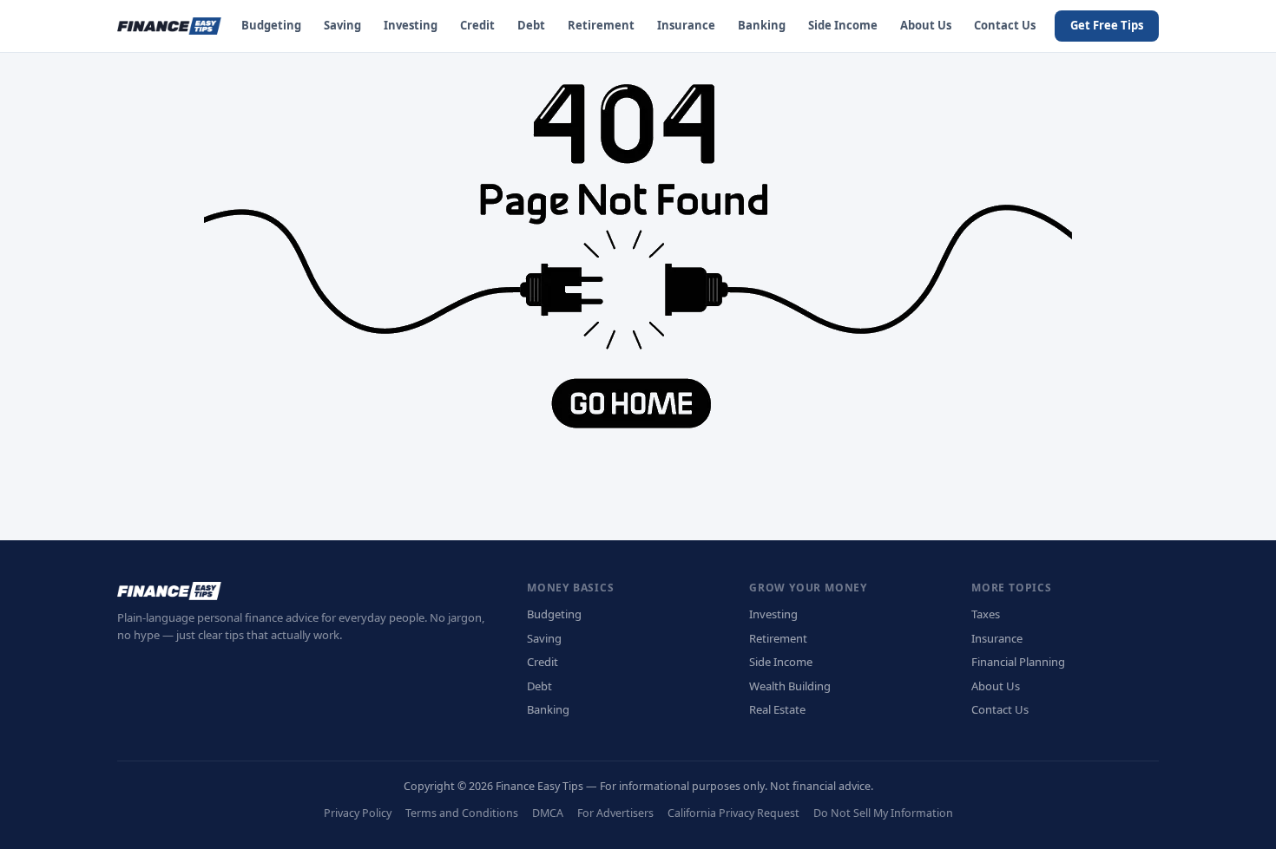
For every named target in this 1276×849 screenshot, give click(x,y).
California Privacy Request (733, 813)
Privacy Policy (357, 813)
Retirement (601, 25)
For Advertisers (615, 813)
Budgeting (271, 25)
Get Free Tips (1106, 25)
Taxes (985, 614)
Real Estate (777, 709)
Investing (410, 25)
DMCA (547, 813)
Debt (531, 25)
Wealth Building (790, 686)
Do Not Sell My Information (883, 813)
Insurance (686, 25)
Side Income (843, 25)
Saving (342, 25)
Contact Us (1005, 25)
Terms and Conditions (461, 813)
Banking (762, 25)
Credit (477, 25)
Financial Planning (1018, 661)
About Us (925, 25)
